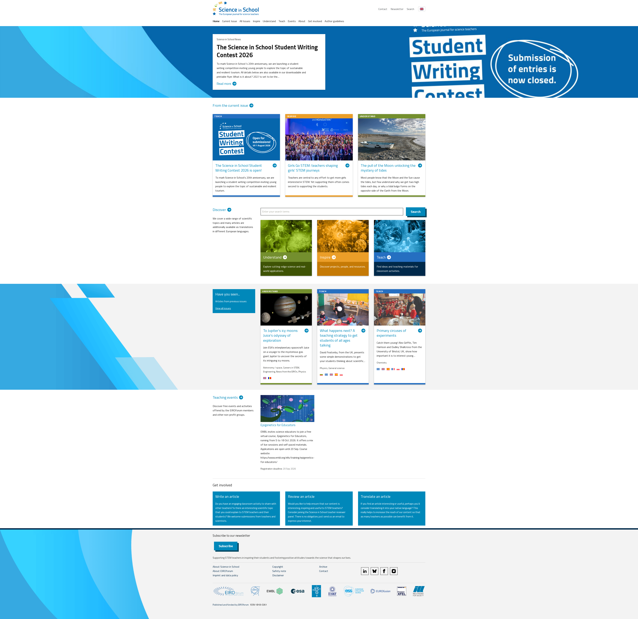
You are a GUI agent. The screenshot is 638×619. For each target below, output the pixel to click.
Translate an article (375, 496)
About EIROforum (223, 571)
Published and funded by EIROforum (231, 604)
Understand (269, 21)
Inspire (256, 21)
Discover (219, 209)
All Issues (245, 21)
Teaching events (225, 397)
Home (216, 21)
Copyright (277, 567)
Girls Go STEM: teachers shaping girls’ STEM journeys (313, 168)
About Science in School (226, 567)
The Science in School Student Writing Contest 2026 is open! (238, 168)
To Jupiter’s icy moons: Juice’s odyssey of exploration (280, 335)
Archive (323, 567)
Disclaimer (278, 575)
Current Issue (229, 21)
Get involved (315, 21)
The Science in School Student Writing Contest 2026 (267, 51)
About (301, 21)
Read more (224, 84)
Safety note (279, 571)
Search (410, 9)
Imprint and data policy (225, 575)
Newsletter (397, 9)
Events (292, 21)
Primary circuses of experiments (391, 333)
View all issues (223, 308)
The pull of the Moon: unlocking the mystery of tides (388, 168)
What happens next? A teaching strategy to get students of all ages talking (339, 338)
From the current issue (230, 105)
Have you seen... (227, 294)
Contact (382, 9)
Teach (281, 21)
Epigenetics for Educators (278, 424)
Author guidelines (334, 21)
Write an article (227, 496)
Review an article (301, 496)
